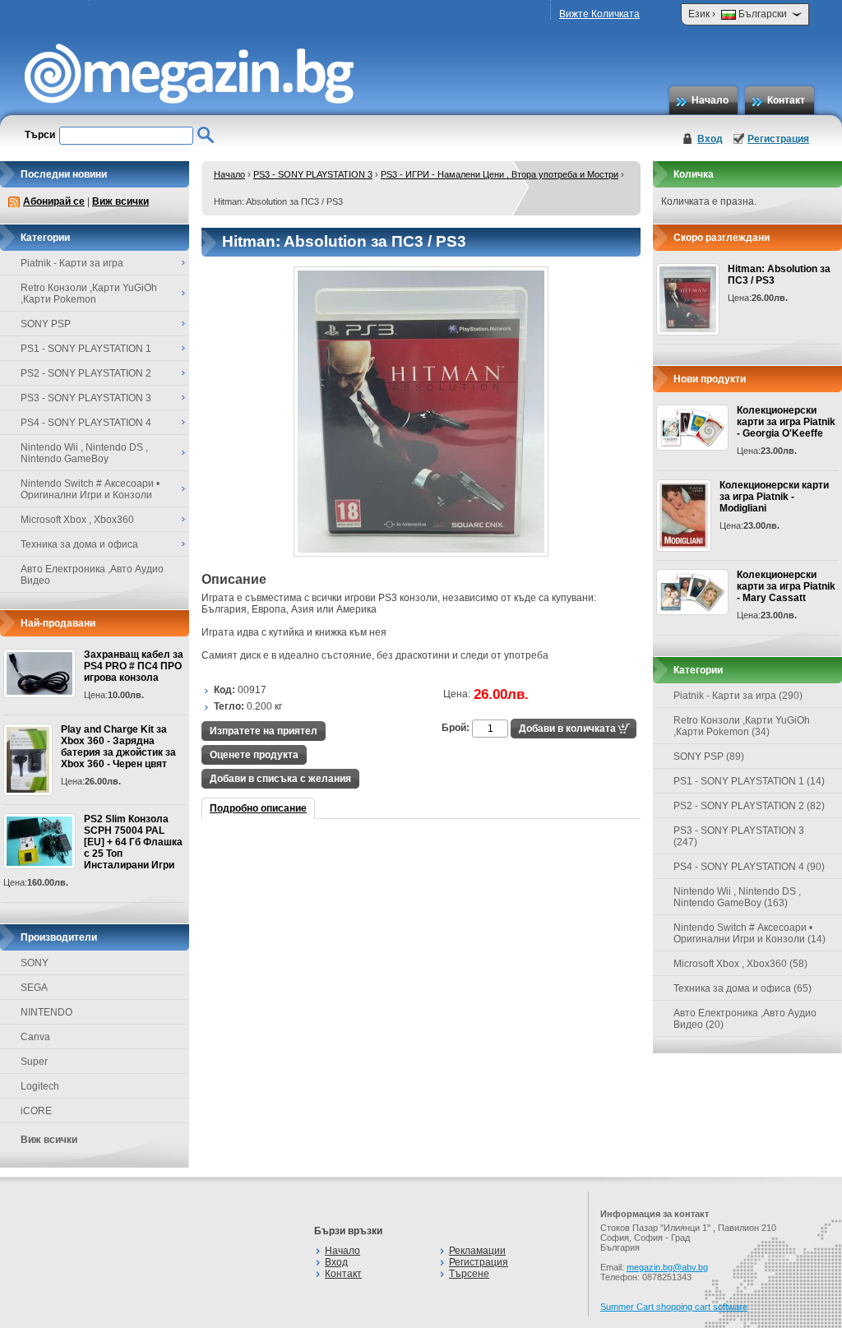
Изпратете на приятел (263, 731)
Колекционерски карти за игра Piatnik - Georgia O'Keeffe (786, 422)
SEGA (34, 987)
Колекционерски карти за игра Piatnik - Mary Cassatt (786, 586)
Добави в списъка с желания (280, 778)
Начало (710, 100)
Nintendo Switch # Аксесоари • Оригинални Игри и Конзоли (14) (749, 933)
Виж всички (120, 201)
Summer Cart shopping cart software (673, 1307)
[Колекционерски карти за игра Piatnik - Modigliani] (683, 515)
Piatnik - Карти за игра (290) (738, 695)
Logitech (40, 1086)
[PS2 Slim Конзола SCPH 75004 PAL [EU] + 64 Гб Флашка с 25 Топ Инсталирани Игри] (39, 841)
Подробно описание (258, 808)
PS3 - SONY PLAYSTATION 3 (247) (738, 836)
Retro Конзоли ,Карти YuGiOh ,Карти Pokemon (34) (741, 726)
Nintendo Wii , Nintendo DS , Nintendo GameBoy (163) (737, 897)
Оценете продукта (254, 755)
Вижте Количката (599, 14)
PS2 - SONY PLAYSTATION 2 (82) (749, 806)
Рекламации (477, 1250)
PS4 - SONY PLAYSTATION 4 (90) (749, 866)
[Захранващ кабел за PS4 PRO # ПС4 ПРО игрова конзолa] (39, 673)
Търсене (469, 1273)
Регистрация (778, 139)
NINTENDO (46, 1012)
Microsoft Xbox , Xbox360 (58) (740, 963)
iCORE (36, 1111)
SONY (35, 963)
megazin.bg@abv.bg (667, 1267)
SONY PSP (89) (708, 756)
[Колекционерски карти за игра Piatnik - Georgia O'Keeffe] (692, 428)
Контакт (786, 100)
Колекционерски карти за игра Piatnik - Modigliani (774, 496)
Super (34, 1061)
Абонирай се (54, 201)
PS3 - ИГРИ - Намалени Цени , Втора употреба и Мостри (499, 174)
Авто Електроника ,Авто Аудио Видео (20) (745, 1018)
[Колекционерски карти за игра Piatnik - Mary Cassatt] (692, 592)
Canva (35, 1037)
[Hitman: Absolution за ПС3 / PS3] (421, 553)
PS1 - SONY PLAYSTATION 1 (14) (749, 781)
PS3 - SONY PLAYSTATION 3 (312, 174)
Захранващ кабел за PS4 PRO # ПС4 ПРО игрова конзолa (133, 666)
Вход (710, 139)
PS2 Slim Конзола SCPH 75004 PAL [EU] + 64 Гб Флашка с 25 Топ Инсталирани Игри (133, 842)
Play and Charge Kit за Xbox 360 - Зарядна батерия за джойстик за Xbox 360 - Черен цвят (118, 747)
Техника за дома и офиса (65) (742, 988)
